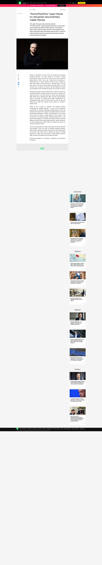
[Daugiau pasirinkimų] (18, 86)
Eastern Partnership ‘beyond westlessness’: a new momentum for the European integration (77, 359)
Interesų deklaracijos (49, 428)
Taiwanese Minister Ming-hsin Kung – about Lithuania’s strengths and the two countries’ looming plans (77, 382)
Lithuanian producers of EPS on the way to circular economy (77, 223)
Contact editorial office (22, 428)
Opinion (31, 2)
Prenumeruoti (81, 2)
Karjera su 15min (35, 428)
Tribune (45, 2)
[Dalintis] (84, 226)
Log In (75, 2)
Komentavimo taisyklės (75, 428)
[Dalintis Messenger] (18, 84)
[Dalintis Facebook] (18, 82)
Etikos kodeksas (82, 428)
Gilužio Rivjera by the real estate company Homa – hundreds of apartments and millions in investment (76, 240)
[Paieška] (68, 2)
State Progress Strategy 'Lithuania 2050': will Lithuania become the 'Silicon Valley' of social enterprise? (77, 264)
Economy (38, 2)
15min (21, 13)
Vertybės (40, 428)
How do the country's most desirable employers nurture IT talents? (76, 299)
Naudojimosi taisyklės (67, 428)
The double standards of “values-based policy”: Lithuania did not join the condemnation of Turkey (77, 400)
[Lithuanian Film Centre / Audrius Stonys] (42, 54)
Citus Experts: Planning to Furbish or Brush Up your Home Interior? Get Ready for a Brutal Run (77, 282)
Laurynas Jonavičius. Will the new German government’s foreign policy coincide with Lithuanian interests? (77, 341)
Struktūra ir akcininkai (56, 428)
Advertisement (29, 428)
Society (42, 2)
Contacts (43, 428)
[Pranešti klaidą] (18, 78)
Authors (62, 428)
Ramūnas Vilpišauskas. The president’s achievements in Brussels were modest (76, 323)
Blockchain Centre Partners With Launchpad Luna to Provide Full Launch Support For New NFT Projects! (76, 205)
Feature (34, 2)
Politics (28, 2)
